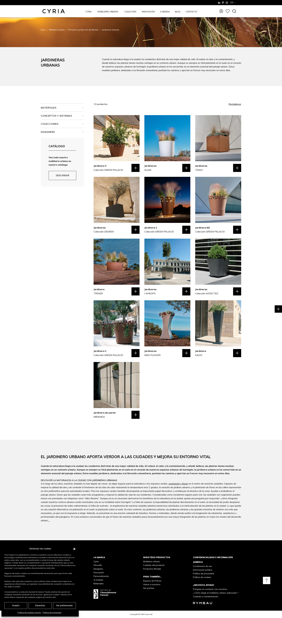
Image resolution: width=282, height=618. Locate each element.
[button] (74, 548)
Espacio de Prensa (152, 580)
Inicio (43, 30)
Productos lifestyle (152, 569)
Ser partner (148, 588)
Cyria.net (148, 614)
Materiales (99, 583)
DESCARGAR (62, 175)
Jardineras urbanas (110, 30)
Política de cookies (202, 577)
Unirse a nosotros (151, 584)
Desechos (40, 605)
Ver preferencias (64, 605)
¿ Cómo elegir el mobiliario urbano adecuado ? (215, 593)
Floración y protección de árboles (83, 30)
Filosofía (98, 565)
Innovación (99, 572)
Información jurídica (202, 570)
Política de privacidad (52, 612)
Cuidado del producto (154, 565)
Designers (98, 569)
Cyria (96, 561)
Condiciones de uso (202, 566)
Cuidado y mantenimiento (205, 596)
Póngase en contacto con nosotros (210, 589)
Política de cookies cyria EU (29, 612)
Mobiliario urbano (57, 30)
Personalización (101, 576)
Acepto (16, 605)
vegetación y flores (178, 483)
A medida (98, 580)
